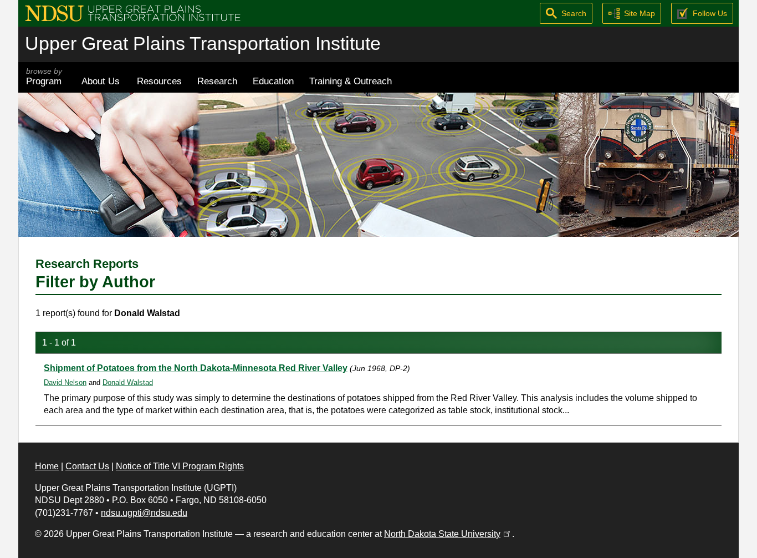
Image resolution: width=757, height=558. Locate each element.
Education (273, 81)
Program (44, 77)
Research (217, 81)
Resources (159, 81)
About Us (100, 81)
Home (47, 466)
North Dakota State (448, 534)
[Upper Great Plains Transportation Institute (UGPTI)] (133, 12)
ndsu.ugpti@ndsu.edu (144, 513)
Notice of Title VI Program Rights (180, 466)
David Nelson (65, 382)
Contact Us (87, 466)
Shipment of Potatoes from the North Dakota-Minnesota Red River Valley (195, 368)
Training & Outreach (350, 81)
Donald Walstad (128, 382)
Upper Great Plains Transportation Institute (203, 43)
